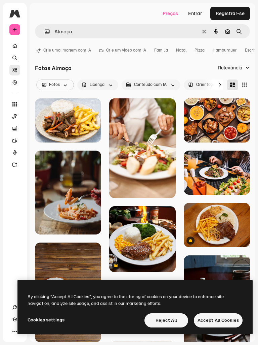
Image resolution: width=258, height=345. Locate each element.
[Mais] (14, 331)
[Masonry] (232, 85)
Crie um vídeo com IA (126, 50)
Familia (161, 50)
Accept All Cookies (218, 320)
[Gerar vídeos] (14, 140)
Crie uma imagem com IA (67, 50)
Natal (181, 50)
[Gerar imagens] (14, 128)
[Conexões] (14, 307)
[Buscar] (14, 58)
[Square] (244, 85)
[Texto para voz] (14, 152)
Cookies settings (46, 320)
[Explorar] (14, 82)
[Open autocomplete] (44, 31)
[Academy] (14, 319)
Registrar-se (230, 13)
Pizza (200, 50)
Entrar (195, 13)
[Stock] (14, 70)
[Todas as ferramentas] (14, 104)
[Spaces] (14, 116)
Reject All (166, 320)
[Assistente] (14, 164)
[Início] (14, 45)
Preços (170, 13)
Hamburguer (225, 50)
